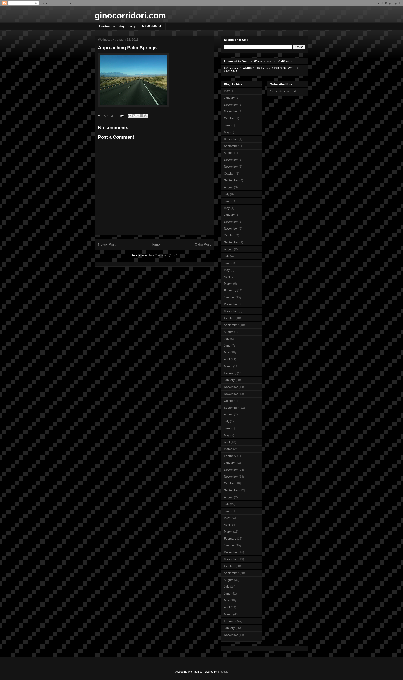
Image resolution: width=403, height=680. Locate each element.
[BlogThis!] (134, 116)
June (227, 125)
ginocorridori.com (130, 15)
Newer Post (106, 244)
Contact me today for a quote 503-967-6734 (130, 26)
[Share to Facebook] (142, 116)
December (231, 104)
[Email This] (130, 116)
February (230, 290)
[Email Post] (122, 115)
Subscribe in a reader (284, 91)
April (227, 276)
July (226, 194)
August (228, 152)
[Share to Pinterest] (146, 116)
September (231, 145)
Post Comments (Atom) (162, 255)
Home (155, 244)
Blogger (222, 671)
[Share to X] (138, 116)
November (231, 111)
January (229, 97)
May (227, 90)
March (228, 283)
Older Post (203, 244)
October (229, 118)
